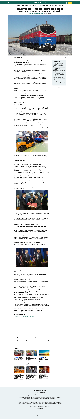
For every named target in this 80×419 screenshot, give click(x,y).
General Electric (17, 316)
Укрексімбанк (32, 316)
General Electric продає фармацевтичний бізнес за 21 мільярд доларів (59, 82)
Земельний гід (60, 5)
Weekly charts (54, 5)
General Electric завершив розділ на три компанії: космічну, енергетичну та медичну (30, 337)
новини (18, 5)
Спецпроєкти (45, 5)
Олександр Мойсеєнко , (33, 13)
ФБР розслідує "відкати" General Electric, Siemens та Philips (25, 343)
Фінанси (41, 5)
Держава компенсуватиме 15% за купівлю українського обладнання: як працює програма (31, 360)
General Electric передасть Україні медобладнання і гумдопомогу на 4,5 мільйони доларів (31, 340)
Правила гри (37, 5)
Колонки (26, 5)
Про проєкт (26, 394)
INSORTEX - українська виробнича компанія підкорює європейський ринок (19, 359)
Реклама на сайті (21, 394)
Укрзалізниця (26, 316)
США (21, 316)
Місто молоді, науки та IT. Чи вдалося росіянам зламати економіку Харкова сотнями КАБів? (31, 376)
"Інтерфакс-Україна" (44, 397)
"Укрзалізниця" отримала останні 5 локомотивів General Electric (59, 78)
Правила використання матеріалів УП (45, 394)
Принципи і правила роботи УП (57, 394)
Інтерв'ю (50, 5)
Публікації (22, 5)
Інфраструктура (31, 5)
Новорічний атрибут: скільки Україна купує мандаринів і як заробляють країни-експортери (19, 376)
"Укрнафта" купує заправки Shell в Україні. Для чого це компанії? (43, 376)
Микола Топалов (40, 13)
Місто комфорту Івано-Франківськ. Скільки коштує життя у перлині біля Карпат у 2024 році (44, 359)
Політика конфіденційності (33, 394)
